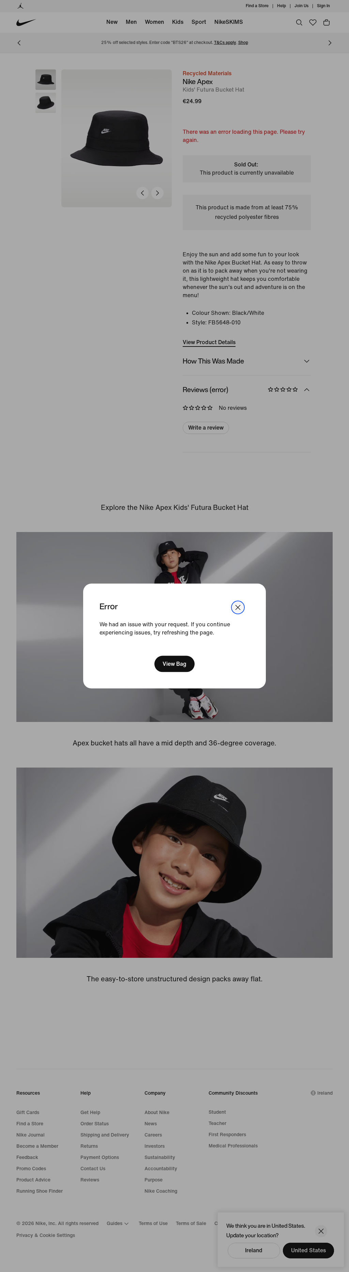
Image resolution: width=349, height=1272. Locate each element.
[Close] (238, 607)
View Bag (174, 664)
